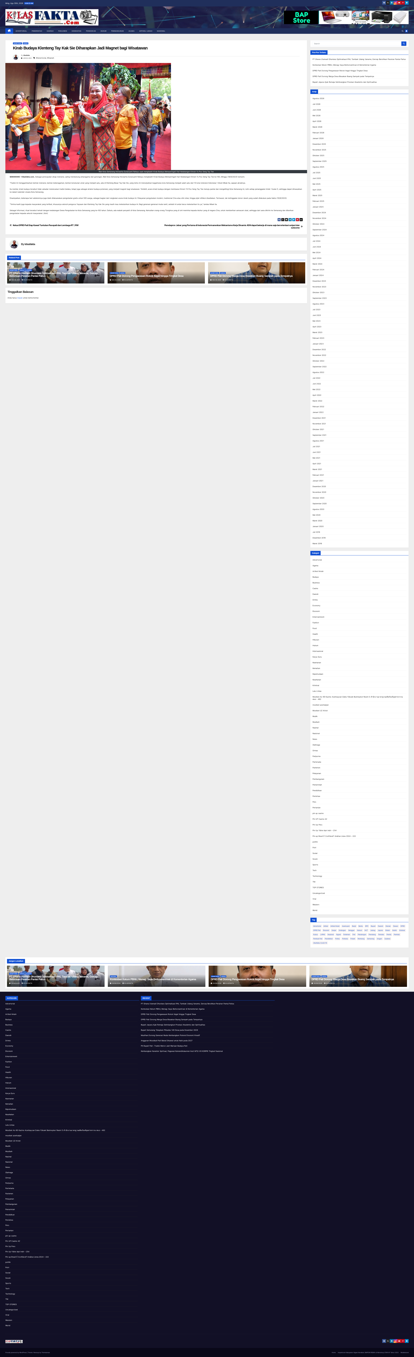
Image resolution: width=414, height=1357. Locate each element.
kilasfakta (26, 55)
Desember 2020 (319, 486)
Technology (317, 876)
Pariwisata (317, 762)
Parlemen (62, 31)
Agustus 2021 (318, 441)
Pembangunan (117, 31)
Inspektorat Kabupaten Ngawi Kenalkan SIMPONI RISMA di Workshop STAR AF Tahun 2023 (368, 1352)
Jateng (372, 930)
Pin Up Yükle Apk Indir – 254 (325, 830)
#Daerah (50, 58)
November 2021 (319, 424)
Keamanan (317, 662)
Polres (337, 939)
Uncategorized (319, 893)
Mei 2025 (317, 184)
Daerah (50, 31)
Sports (315, 865)
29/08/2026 (15, 983)
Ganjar (334, 930)
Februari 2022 (318, 406)
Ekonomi (28, 270)
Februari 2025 (318, 201)
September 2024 (320, 230)
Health (315, 634)
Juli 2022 (316, 378)
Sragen (379, 939)
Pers (314, 802)
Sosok (315, 859)
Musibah (316, 722)
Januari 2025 (318, 207)
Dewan (395, 926)
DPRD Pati (317, 930)
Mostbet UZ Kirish (320, 711)
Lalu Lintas (317, 691)
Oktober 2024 (318, 224)
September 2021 (319, 435)
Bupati (373, 926)
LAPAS (322, 934)
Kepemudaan (318, 674)
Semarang (370, 939)
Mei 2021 (316, 458)
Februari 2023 (318, 338)
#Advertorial (41, 58)
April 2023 (317, 327)
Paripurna (317, 756)
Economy (316, 605)
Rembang (361, 939)
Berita (361, 926)
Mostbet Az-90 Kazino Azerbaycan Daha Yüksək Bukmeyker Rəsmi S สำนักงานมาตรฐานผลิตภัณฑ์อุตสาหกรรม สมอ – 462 (55, 1130)
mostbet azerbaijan (321, 705)
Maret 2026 (317, 127)
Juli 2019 (316, 532)
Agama (132, 31)
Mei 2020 (317, 515)
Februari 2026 (318, 133)
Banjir (354, 926)
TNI (314, 882)
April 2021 (317, 464)
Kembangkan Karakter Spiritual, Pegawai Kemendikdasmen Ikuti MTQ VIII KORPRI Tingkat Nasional (182, 1051)
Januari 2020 (318, 526)
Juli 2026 (316, 104)
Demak (388, 926)
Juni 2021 (317, 452)
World (315, 910)
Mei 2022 (317, 389)
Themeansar (46, 1352)
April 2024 (317, 258)
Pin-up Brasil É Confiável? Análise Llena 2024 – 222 (334, 836)
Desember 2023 (319, 281)
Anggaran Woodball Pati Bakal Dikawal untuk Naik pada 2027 (166, 1040)
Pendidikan (91, 31)
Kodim (394, 930)
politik (315, 842)
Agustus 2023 (318, 304)
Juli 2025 (316, 173)
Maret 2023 (317, 332)
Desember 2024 (319, 212)
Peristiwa (316, 796)
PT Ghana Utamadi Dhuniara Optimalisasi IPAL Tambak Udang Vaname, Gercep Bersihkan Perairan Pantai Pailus (53, 274)
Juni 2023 (317, 315)
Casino (315, 588)
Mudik (315, 716)
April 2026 (317, 121)
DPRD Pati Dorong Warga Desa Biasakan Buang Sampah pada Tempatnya (251, 275)
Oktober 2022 (318, 361)
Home (334, 1352)
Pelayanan (317, 773)
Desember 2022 (319, 349)
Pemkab (397, 934)
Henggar (351, 930)
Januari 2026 (318, 138)
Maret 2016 (317, 543)
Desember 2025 (319, 144)
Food (315, 628)
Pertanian (317, 808)
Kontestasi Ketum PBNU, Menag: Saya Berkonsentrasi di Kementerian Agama (344, 65)
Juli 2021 (316, 446)
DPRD (403, 926)
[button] (402, 31)
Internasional (318, 651)
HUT (366, 930)
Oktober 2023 (318, 292)
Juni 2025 (317, 178)
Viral (314, 899)
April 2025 (317, 190)
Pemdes (381, 934)
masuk (20, 298)
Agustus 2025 (318, 167)
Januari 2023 (318, 344)
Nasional (161, 31)
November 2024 (319, 218)
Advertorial (21, 31)
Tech (315, 870)
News (315, 739)
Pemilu (389, 934)
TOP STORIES (318, 887)
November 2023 (319, 287)
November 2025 (319, 150)
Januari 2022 (318, 412)
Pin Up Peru (317, 825)
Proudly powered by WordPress (16, 1352)
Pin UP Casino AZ (320, 819)
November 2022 (319, 355)
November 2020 (319, 492)
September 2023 (320, 298)
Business (316, 583)
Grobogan (342, 930)
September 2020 (320, 503)
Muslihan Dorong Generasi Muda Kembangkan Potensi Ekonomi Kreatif (170, 1035)
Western (316, 905)
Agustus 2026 (318, 98)
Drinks (315, 600)
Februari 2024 (318, 270)
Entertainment (318, 617)
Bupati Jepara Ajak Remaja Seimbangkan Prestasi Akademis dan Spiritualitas (345, 82)
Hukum (104, 31)
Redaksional (405, 1352)
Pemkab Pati (317, 939)
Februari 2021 (318, 475)
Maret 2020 (317, 521)
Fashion (316, 623)
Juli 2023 (316, 309)
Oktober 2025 (318, 155)
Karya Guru (317, 657)
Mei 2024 (317, 252)
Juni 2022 (317, 384)
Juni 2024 (317, 247)
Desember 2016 (319, 538)
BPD (366, 926)
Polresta (345, 939)
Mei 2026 (317, 115)
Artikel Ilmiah (145, 31)
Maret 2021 (317, 469)
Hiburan (316, 640)
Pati (354, 934)
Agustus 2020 (318, 509)
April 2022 (317, 395)
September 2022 (320, 367)
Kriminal (316, 685)
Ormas (315, 750)
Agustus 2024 (318, 235)
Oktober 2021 (318, 429)
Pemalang (372, 934)
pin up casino (318, 813)
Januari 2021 (318, 481)
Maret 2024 (317, 264)
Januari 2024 (318, 275)
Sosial (315, 853)
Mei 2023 (317, 321)
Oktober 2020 (318, 498)
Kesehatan (76, 31)
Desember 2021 (319, 418)
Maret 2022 (317, 401)
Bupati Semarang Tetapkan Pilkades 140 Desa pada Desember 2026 (169, 1030)
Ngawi (338, 934)
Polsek (352, 939)
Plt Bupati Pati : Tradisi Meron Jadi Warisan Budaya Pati (164, 1046)
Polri (314, 847)
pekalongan (362, 934)
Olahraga (316, 745)
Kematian (316, 668)
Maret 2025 (317, 195)
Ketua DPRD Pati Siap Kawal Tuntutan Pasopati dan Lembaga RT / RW (46, 225)
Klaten (387, 930)
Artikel (326, 926)
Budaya (25, 43)
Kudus (315, 934)
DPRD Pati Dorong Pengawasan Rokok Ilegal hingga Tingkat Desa (146, 275)
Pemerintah (37, 31)
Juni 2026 (317, 110)
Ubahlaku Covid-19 (320, 943)
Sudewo (387, 939)
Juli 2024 (316, 241)
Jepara (380, 930)
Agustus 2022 (318, 372)
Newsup (36, 1352)
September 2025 (320, 161)
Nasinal (316, 728)
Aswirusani (346, 926)
